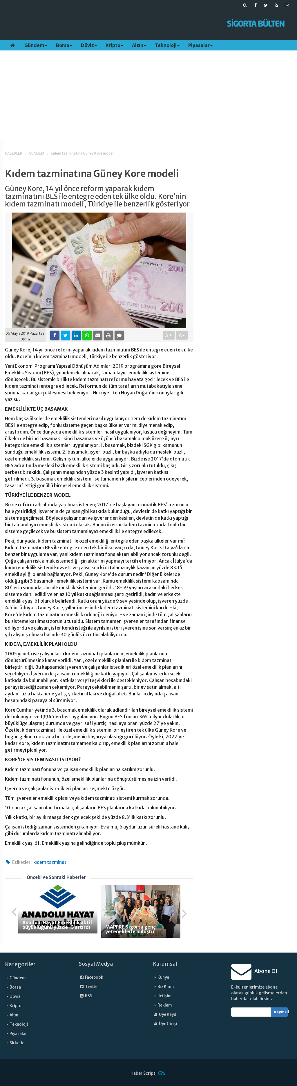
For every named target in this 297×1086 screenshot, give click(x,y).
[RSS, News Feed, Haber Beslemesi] (276, 5)
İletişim (164, 995)
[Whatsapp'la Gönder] (87, 335)
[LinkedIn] (76, 335)
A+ (169, 335)
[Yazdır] (108, 335)
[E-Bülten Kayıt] (287, 5)
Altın (137, 45)
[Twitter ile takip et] (266, 5)
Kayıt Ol (281, 1011)
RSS (88, 995)
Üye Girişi (167, 1023)
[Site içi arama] (245, 5)
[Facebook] (54, 335)
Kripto (113, 45)
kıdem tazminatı (50, 862)
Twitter (91, 986)
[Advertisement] (111, 23)
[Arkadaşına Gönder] (97, 335)
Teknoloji (166, 45)
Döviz (87, 45)
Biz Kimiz (166, 986)
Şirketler (18, 1042)
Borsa (62, 45)
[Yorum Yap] (119, 335)
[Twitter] (65, 335)
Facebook (93, 977)
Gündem (34, 45)
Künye (163, 977)
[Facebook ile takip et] (255, 5)
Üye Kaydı (168, 1014)
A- (182, 335)
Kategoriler (20, 964)
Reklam (164, 1005)
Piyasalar (199, 45)
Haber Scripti (144, 1073)
